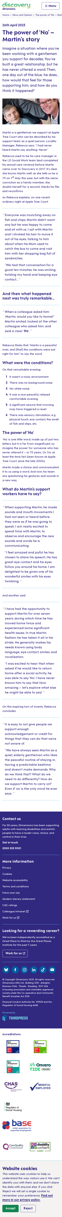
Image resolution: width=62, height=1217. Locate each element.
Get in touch (10, 842)
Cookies (7, 873)
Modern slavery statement (18, 898)
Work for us (10, 917)
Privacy (6, 867)
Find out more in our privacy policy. (27, 1197)
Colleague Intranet (15, 911)
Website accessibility (15, 880)
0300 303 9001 (11, 848)
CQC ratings (9, 905)
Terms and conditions (15, 886)
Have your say (11, 892)
